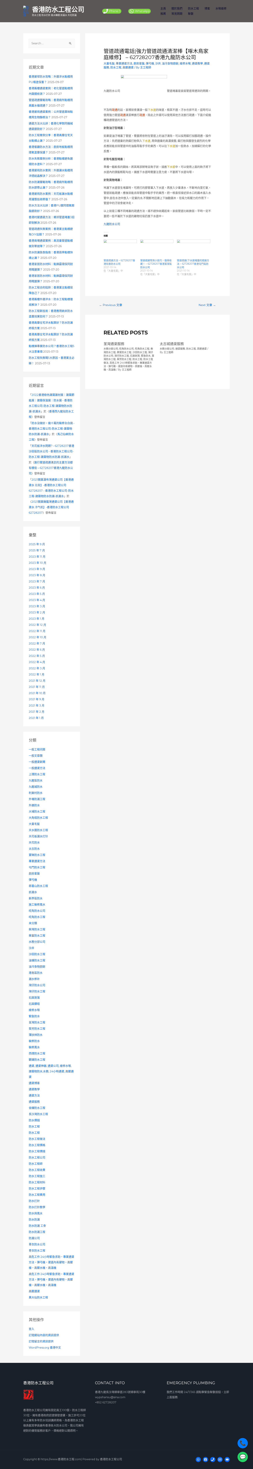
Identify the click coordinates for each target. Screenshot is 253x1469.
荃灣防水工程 (37, 1022)
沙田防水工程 (37, 954)
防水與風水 (36, 1213)
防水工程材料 (37, 1182)
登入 (31, 1329)
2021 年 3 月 (36, 705)
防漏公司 (34, 1238)
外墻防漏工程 (37, 799)
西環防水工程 (37, 1053)
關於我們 (176, 8)
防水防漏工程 (37, 1232)
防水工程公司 (37, 1157)
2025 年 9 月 (37, 544)
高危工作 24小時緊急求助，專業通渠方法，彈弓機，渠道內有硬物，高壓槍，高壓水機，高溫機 (51, 1262)
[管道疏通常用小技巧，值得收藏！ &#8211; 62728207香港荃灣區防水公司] (156, 249)
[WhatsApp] (198, 1459)
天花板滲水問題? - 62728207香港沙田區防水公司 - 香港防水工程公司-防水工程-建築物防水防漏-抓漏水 (51, 451)
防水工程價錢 (37, 1151)
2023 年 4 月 (37, 600)
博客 (207, 8)
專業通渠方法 (37, 861)
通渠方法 (34, 1095)
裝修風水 (34, 1047)
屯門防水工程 (37, 867)
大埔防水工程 (37, 811)
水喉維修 (220, 8)
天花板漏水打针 (38, 836)
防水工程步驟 (37, 1188)
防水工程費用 (37, 1194)
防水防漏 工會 (37, 1225)
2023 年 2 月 (37, 612)
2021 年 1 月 (36, 718)
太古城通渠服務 (172, 344)
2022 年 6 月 (37, 649)
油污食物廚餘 (37, 966)
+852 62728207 (105, 1402)
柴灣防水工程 (37, 929)
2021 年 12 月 (37, 680)
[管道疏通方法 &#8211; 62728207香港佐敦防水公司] (120, 249)
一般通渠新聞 (37, 762)
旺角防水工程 (37, 917)
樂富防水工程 (37, 935)
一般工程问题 (37, 749)
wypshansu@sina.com (110, 1397)
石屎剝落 (34, 997)
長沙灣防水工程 (38, 1114)
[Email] (220, 1459)
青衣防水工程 (37, 1250)
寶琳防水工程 (37, 855)
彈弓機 (33, 879)
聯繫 (190, 13)
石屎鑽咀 (34, 1003)
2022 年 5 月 (37, 656)
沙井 (31, 948)
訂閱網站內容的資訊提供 (44, 1335)
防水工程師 (36, 1163)
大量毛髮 (34, 824)
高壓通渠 (34, 1291)
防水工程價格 (37, 1145)
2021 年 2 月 (36, 711)
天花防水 (34, 842)
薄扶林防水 (36, 1034)
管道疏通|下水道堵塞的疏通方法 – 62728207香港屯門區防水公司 (193, 264)
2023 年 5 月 (37, 594)
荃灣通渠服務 (114, 344)
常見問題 (176, 13)
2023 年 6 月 (37, 587)
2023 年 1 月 (36, 618)
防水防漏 (34, 1219)
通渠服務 (34, 1101)
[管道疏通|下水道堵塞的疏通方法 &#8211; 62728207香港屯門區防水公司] (193, 249)
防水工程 (193, 8)
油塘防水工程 (37, 960)
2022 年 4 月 (37, 662)
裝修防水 (34, 1041)
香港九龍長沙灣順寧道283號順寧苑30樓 (120, 1392)
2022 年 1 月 (36, 674)
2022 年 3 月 (37, 668)
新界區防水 (36, 898)
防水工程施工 (37, 1176)
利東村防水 (36, 793)
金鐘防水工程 (37, 1108)
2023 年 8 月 (37, 575)
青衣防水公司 (37, 1244)
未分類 (33, 923)
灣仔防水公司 (37, 985)
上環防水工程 (37, 774)
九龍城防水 (36, 786)
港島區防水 (36, 972)
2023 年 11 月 (37, 556)
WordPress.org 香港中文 (45, 1347)
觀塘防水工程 (37, 1059)
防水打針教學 (37, 1207)
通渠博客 (34, 1083)
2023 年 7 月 (37, 581)
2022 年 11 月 (37, 631)
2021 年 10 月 (37, 693)
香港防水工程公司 (58, 9)
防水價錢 (34, 1120)
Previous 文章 (110, 305)
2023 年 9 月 (37, 569)
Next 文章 (207, 305)
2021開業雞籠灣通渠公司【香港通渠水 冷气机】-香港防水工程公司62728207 (51, 507)
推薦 (163, 13)
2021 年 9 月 (36, 699)
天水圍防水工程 (38, 830)
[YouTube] (227, 1459)
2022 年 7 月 (37, 643)
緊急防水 (34, 1016)
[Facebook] (205, 1459)
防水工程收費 (37, 1170)
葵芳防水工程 (37, 1028)
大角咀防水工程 (38, 817)
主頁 (163, 8)
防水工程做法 (37, 1139)
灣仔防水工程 (37, 991)
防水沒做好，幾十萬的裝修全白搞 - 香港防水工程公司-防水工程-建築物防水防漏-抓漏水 (52, 428)
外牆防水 (34, 805)
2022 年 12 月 (37, 625)
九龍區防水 (36, 780)
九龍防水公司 (112, 224)
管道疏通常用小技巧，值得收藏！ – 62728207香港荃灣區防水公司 (156, 264)
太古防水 (34, 848)
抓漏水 (33, 892)
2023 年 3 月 (37, 606)
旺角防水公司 (37, 910)
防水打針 (34, 1201)
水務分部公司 (37, 941)
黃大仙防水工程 (38, 1297)
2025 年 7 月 (37, 550)
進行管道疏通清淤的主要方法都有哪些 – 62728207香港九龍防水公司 (51, 468)
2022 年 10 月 (37, 637)
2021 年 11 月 (37, 687)
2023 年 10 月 (37, 563)
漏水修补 (34, 979)
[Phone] (212, 1459)
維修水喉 (34, 1010)
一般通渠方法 (37, 768)
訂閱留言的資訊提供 (41, 1341)
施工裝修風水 (37, 904)
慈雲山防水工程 (38, 886)
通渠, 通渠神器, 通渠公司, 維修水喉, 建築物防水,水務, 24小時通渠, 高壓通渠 (51, 1071)
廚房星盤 (34, 873)
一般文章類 (36, 755)
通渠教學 (34, 1089)
